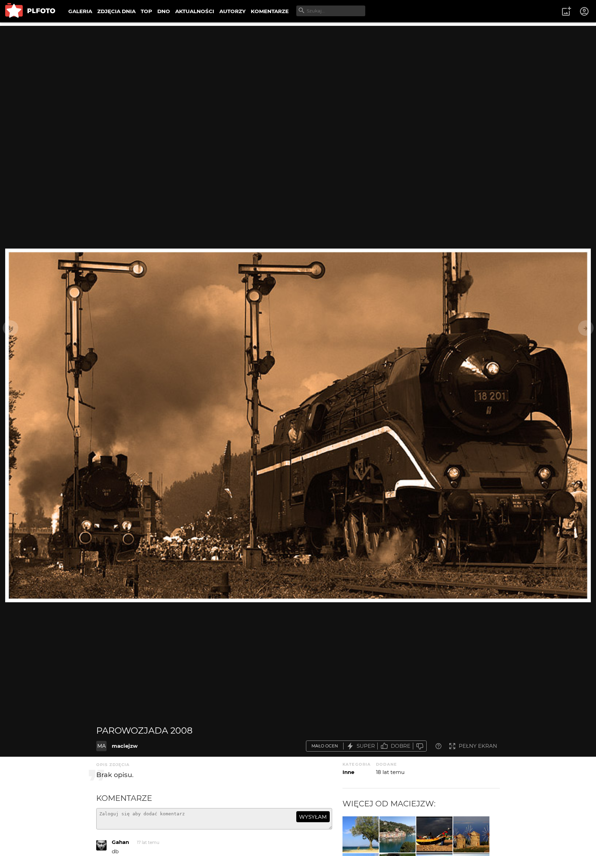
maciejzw (125, 746)
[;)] (360, 834)
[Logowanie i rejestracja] (584, 11)
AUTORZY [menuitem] (232, 11)
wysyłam (313, 817)
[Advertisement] (298, 74)
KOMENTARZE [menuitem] (270, 11)
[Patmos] (471, 834)
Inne (348, 772)
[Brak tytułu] (434, 834)
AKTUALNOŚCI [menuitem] (194, 11)
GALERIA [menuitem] (80, 11)
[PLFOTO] (30, 11)
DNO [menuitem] (163, 11)
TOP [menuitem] (146, 11)
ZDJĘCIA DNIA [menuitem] (116, 11)
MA (101, 746)
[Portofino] (397, 834)
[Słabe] (420, 746)
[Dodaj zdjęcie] (566, 11)
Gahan (120, 842)
